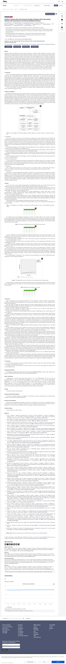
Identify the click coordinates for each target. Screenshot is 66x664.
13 (24, 302)
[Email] (6, 544)
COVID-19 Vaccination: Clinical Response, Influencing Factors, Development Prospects (37, 44)
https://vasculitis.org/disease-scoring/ (37, 522)
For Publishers (20, 632)
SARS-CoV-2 (15, 68)
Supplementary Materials (47, 357)
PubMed (27, 435)
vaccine (20, 68)
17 (6, 316)
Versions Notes (35, 46)
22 (9, 373)
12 (23, 302)
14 (8, 307)
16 (5, 316)
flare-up (40, 68)
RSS (23, 618)
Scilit (46, 417)
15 (49, 313)
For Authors (20, 626)
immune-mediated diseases (33, 68)
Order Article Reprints (50, 14)
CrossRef (42, 417)
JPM (8, 9)
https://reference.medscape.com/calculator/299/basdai (34, 507)
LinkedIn (50, 626)
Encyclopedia (36, 634)
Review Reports (26, 46)
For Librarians (20, 631)
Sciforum (35, 626)
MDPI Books (36, 628)
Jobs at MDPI (4, 632)
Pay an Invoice (5, 628)
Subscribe (5, 650)
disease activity (46, 68)
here (51, 571)
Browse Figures (17, 46)
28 (16, 373)
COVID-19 (11, 68)
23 (10, 373)
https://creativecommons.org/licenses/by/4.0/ (38, 538)
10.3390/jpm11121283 (23, 9)
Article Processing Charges (7, 626)
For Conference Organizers (23, 635)
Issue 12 (16, 9)
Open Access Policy (6, 629)
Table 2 (16, 222)
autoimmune (24, 68)
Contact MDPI (4, 631)
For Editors (20, 629)
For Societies (20, 634)
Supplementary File (20, 164)
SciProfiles (36, 632)
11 (41, 177)
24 (12, 373)
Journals (4, 9)
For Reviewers (20, 628)
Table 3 (10, 285)
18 (7, 316)
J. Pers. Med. (5, 618)
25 (13, 373)
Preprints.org (36, 629)
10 (28, 99)
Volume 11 (12, 9)
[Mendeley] (18, 544)
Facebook (51, 628)
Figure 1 (42, 103)
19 (8, 316)
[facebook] (12, 544)
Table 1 (10, 202)
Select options (5, 644)
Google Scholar (37, 417)
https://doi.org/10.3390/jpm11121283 (24, 39)
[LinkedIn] (10, 544)
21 (44, 332)
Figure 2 (21, 256)
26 (14, 373)
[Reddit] (17, 544)
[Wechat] (14, 544)
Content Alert (28, 618)
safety (50, 68)
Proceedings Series (37, 637)
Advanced (61, 5)
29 (17, 373)
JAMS (35, 635)
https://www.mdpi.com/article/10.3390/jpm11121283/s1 (31, 371)
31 (20, 373)
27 (15, 373)
